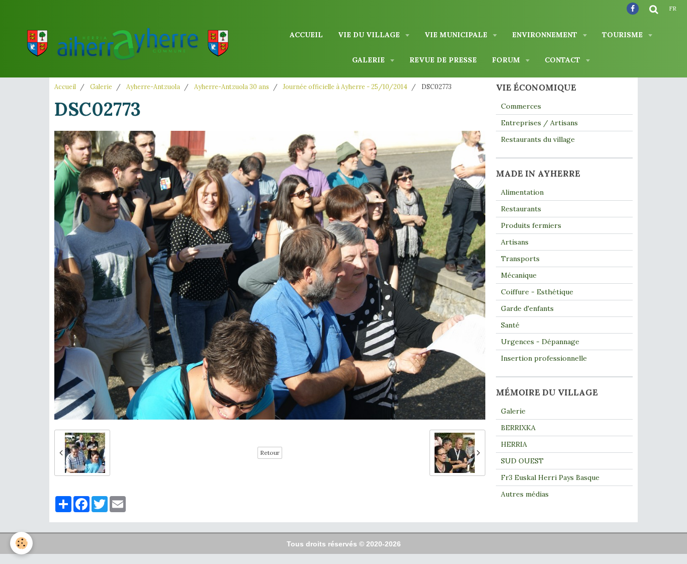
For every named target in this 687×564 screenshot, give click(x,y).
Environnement (545, 34)
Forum (507, 59)
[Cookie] (21, 543)
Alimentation (522, 192)
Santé (510, 325)
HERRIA (514, 444)
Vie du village (370, 34)
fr (672, 8)
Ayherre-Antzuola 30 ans (231, 87)
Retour (270, 452)
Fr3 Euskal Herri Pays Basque (550, 477)
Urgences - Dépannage (540, 341)
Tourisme (623, 34)
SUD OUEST (522, 460)
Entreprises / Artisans (539, 122)
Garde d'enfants (527, 308)
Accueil (306, 34)
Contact (563, 59)
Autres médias (525, 494)
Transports (520, 258)
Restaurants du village (538, 139)
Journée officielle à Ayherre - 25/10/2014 (345, 87)
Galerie (369, 59)
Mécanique (519, 275)
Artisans (515, 242)
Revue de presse (443, 59)
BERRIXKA (518, 427)
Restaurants (521, 208)
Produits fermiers (531, 225)
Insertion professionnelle (544, 358)
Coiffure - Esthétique (537, 291)
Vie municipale (456, 34)
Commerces (521, 106)
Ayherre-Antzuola (153, 87)
